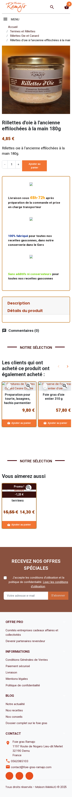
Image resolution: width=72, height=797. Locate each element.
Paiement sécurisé (18, 666)
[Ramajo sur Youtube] (29, 776)
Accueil (12, 27)
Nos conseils (14, 716)
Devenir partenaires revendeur (25, 641)
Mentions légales (17, 679)
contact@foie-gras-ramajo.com (31, 767)
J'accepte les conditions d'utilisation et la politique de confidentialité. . (38, 582)
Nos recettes (14, 710)
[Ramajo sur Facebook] (9, 776)
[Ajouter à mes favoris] (8, 386)
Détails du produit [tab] (25, 310)
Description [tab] (18, 303)
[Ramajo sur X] (19, 776)
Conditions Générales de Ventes (27, 660)
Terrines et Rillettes (22, 31)
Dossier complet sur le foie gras (26, 723)
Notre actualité (15, 704)
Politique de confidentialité (23, 685)
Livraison (11, 672)
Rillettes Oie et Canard (24, 36)
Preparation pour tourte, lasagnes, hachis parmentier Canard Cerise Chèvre (17, 403)
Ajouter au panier (34, 165)
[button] (52, 7)
